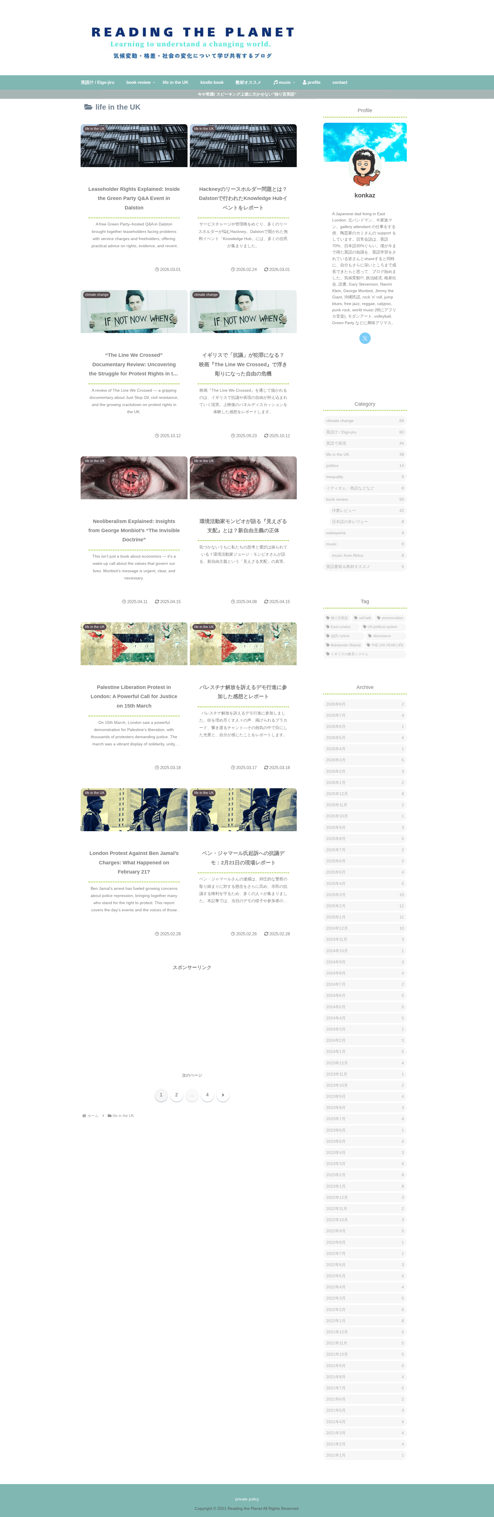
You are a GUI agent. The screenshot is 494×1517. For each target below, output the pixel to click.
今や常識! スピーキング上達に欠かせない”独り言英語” (247, 94)
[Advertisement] (192, 1012)
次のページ (192, 1075)
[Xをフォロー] (365, 338)
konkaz (364, 195)
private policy (247, 1499)
